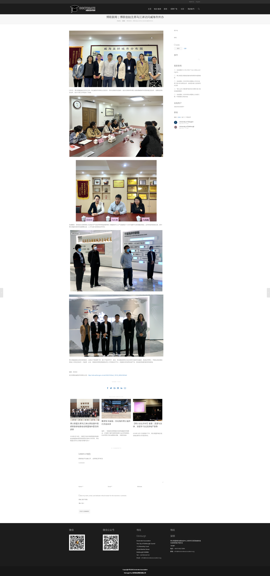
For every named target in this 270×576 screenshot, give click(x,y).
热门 (183, 117)
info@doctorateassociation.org (151, 558)
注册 (185, 48)
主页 (149, 9)
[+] (84, 410)
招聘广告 (174, 9)
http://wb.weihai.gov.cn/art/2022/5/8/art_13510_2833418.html (107, 375)
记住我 (177, 45)
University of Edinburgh (186, 126)
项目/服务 (157, 9)
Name (80, 486)
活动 (179, 117)
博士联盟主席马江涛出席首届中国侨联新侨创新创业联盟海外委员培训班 (84, 426)
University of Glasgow (186, 122)
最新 (175, 117)
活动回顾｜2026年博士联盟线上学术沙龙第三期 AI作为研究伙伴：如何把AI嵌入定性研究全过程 (187, 83)
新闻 (166, 9)
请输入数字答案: (83, 499)
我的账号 (191, 9)
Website (139, 486)
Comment (81, 463)
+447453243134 (144, 555)
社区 (183, 9)
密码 (175, 37)
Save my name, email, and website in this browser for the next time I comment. (103, 496)
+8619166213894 (179, 548)
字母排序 (188, 117)
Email (109, 486)
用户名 (176, 30)
